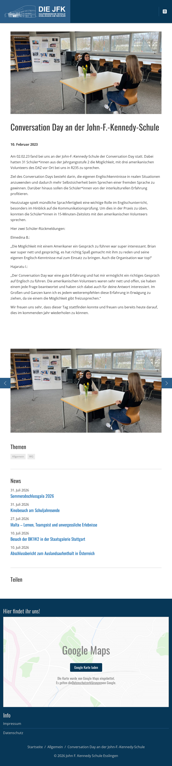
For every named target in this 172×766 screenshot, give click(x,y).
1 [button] (79, 427)
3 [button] (87, 427)
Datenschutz (13, 733)
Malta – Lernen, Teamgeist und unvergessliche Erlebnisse (53, 524)
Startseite (35, 747)
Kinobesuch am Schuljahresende (35, 510)
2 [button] (83, 427)
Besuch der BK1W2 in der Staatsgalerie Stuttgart (47, 539)
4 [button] (91, 427)
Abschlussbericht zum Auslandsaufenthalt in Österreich (52, 553)
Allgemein (55, 747)
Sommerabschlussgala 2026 (32, 496)
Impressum (12, 723)
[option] (86, 391)
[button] (19, 390)
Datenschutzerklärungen (87, 683)
